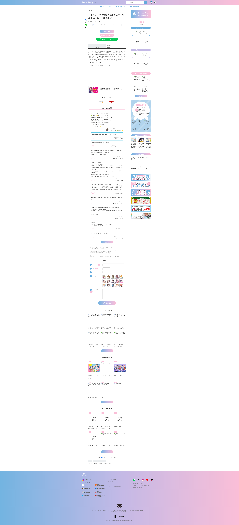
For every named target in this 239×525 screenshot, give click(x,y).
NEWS (102, 6)
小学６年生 (105, 463)
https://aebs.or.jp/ (119, 512)
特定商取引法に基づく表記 (138, 487)
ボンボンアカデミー (112, 479)
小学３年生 (90, 463)
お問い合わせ (135, 483)
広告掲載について (136, 485)
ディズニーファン (111, 481)
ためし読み (119, 6)
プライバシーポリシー (145, 485)
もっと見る (107, 242)
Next (149, 35)
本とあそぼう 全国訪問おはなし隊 (114, 486)
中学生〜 (110, 463)
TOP (89, 10)
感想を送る (108, 303)
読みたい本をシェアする (108, 39)
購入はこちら (107, 31)
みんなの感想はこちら (107, 35)
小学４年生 (95, 463)
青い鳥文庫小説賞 (135, 6)
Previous (132, 35)
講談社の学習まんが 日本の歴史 (114, 484)
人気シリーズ (111, 6)
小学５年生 (100, 463)
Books (92, 10)
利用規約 (141, 483)
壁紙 (127, 6)
